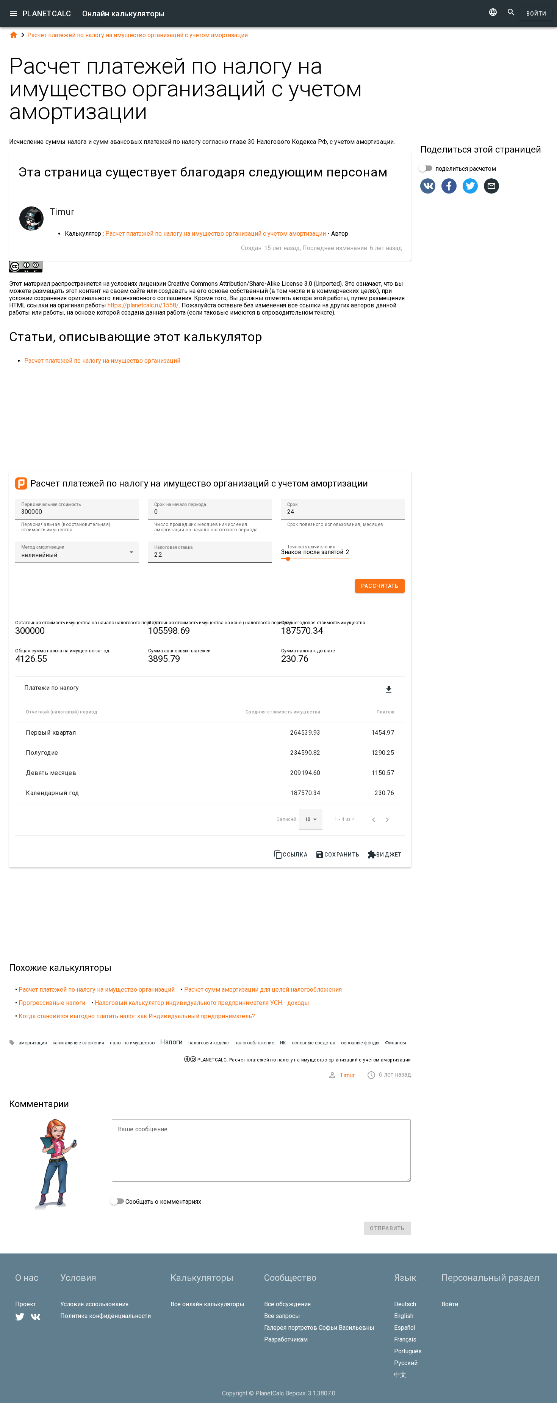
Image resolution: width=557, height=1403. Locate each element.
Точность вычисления (311, 547)
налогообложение (254, 1043)
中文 (400, 1374)
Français (405, 1339)
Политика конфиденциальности (105, 1316)
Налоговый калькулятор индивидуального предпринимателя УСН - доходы (202, 1002)
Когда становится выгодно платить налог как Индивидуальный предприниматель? (137, 1016)
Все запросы (282, 1316)
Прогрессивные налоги (52, 1002)
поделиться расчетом (465, 168)
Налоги (171, 1042)
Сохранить (337, 854)
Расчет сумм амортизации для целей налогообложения (263, 989)
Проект (25, 1304)
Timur (347, 1075)
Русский (406, 1363)
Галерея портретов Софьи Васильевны (319, 1327)
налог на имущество (132, 1043)
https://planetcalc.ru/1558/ (143, 305)
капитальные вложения (78, 1043)
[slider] (315, 558)
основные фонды (360, 1043)
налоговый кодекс (208, 1043)
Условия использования (94, 1304)
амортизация (33, 1043)
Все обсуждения (287, 1304)
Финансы (395, 1043)
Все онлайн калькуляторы (207, 1304)
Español (404, 1327)
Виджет (384, 854)
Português (408, 1351)
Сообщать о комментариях (162, 1201)
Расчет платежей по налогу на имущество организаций (102, 360)
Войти (536, 14)
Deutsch (405, 1304)
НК (283, 1043)
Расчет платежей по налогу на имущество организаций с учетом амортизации (137, 35)
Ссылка (291, 854)
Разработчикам (286, 1339)
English (403, 1316)
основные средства (313, 1043)
